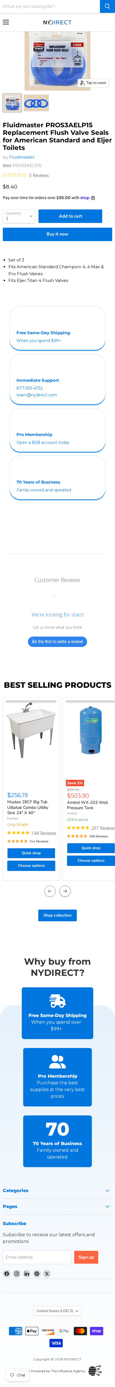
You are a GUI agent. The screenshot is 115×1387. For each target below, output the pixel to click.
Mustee (12, 818)
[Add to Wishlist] (31, 701)
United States (55, 1310)
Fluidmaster (22, 157)
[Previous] (50, 891)
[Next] (65, 891)
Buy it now (57, 234)
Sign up (86, 1257)
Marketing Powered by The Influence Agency (49, 1371)
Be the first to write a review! (57, 641)
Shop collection (57, 915)
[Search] (107, 6)
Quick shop (31, 853)
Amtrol (72, 813)
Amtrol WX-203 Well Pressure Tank (87, 805)
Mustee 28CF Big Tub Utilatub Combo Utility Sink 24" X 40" (27, 807)
